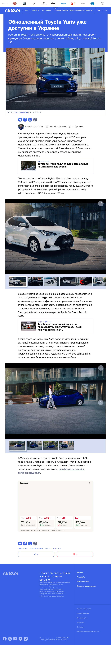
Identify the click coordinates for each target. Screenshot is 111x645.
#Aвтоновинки (36, 548)
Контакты (80, 627)
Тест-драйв (46, 10)
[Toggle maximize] (100, 203)
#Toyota (57, 548)
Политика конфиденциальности (88, 631)
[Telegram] (20, 639)
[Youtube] (15, 639)
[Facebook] (5, 639)
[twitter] (30, 120)
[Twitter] (10, 639)
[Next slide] (100, 238)
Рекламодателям (83, 613)
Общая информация (84, 609)
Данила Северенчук (34, 127)
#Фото (48, 548)
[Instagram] (26, 639)
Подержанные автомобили (81, 10)
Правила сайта (82, 618)
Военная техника (61, 10)
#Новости (22, 548)
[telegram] (20, 120)
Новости (35, 10)
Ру (106, 10)
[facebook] (25, 120)
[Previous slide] (10, 238)
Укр (98, 10)
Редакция (80, 622)
